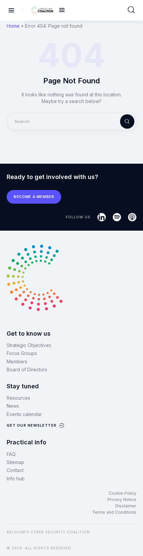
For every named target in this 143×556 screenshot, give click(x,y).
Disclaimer (125, 505)
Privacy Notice (121, 499)
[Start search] (131, 10)
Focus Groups (22, 353)
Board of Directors (27, 369)
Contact (15, 470)
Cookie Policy (122, 493)
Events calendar (24, 414)
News (13, 406)
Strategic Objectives (29, 345)
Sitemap (15, 462)
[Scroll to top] (134, 540)
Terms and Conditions (114, 512)
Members (17, 361)
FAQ (11, 454)
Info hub (16, 478)
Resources (18, 398)
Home (13, 26)
